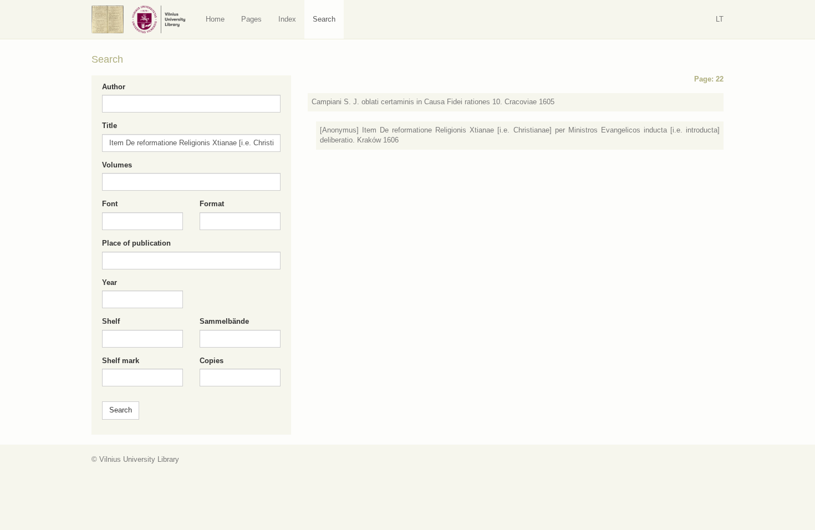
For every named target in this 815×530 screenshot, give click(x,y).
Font (110, 204)
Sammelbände (224, 321)
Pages (251, 19)
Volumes (117, 165)
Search (324, 19)
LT (720, 19)
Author (113, 87)
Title (109, 125)
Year (109, 282)
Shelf (111, 321)
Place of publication (136, 243)
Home (215, 19)
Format (212, 204)
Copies (211, 360)
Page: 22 (709, 79)
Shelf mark (120, 360)
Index (287, 19)
